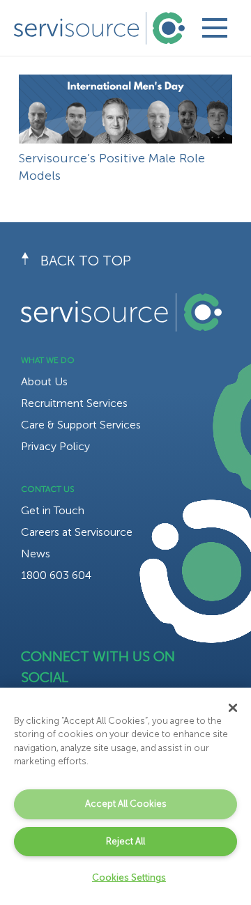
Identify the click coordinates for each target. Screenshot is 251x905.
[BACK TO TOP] (30, 260)
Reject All (125, 841)
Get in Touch (52, 510)
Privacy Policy (55, 446)
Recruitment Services (74, 403)
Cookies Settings (129, 877)
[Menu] (214, 27)
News (35, 553)
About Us (44, 381)
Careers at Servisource (76, 532)
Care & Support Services (81, 424)
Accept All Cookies (126, 803)
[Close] (233, 708)
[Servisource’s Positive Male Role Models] (125, 84)
